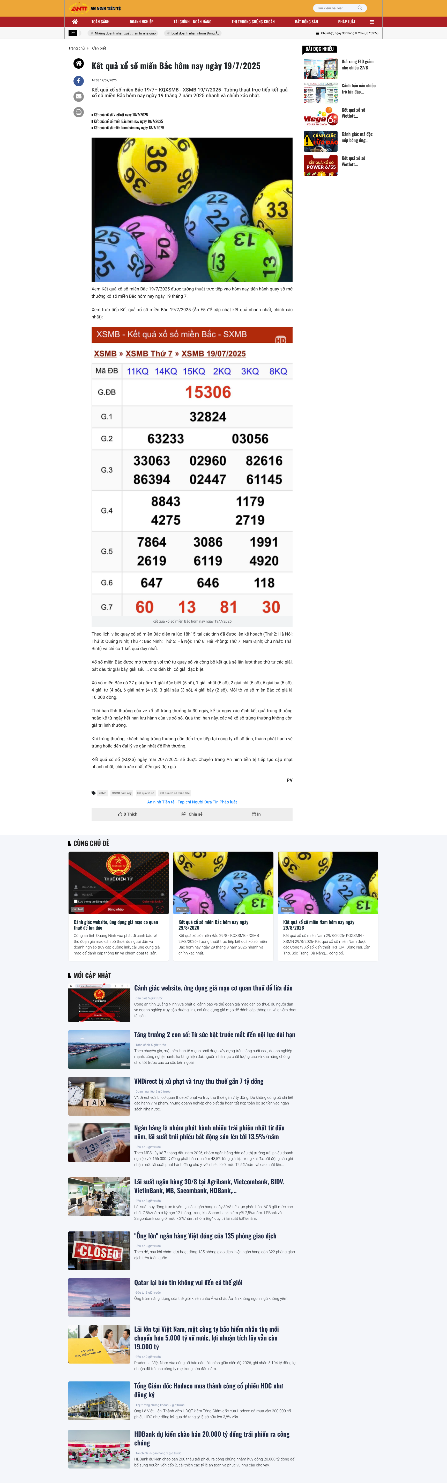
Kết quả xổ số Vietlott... (353, 113)
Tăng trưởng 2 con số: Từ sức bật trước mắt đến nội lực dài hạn (214, 1034)
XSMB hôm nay (121, 793)
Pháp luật (346, 22)
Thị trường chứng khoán (253, 22)
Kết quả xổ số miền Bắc (175, 793)
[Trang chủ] (75, 22)
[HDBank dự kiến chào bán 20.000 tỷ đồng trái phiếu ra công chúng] (99, 1449)
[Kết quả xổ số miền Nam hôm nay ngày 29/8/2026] (328, 883)
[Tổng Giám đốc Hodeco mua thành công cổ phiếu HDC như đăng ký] (99, 1400)
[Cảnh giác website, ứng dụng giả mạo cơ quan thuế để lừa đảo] (119, 883)
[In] (78, 112)
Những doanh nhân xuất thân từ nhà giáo (113, 33)
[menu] (372, 22)
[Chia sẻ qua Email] (78, 96)
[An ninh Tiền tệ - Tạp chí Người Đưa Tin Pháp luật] (94, 8)
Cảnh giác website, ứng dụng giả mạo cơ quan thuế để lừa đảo (116, 925)
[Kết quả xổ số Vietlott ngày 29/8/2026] (321, 165)
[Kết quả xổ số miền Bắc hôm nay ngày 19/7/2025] (192, 471)
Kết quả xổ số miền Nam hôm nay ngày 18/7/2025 (129, 128)
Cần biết (77, 909)
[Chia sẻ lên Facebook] (78, 81)
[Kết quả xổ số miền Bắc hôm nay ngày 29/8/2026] (223, 883)
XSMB (102, 793)
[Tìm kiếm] (360, 8)
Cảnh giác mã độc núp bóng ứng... (357, 137)
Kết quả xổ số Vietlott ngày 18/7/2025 (121, 115)
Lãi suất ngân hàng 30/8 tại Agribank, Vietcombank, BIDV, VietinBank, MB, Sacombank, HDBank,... (209, 1186)
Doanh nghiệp (141, 22)
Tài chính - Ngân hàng (150, 1453)
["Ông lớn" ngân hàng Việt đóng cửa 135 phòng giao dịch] (99, 1250)
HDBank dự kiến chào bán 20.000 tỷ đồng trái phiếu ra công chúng (211, 1438)
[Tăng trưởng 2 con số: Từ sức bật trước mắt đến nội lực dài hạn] (99, 1049)
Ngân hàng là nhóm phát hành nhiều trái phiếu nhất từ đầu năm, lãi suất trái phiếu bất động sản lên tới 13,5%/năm (209, 1132)
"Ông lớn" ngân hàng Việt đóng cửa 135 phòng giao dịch (205, 1235)
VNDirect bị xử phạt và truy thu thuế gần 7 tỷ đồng (199, 1081)
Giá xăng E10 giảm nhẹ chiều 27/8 (358, 64)
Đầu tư (140, 1147)
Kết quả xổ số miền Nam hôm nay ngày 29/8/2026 (318, 925)
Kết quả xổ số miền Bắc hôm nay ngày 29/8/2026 (213, 925)
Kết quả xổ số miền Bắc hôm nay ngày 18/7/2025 (128, 121)
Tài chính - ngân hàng (193, 22)
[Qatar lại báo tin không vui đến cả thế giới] (99, 1297)
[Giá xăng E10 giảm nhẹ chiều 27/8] (321, 68)
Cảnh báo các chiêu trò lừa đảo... (359, 88)
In (258, 814)
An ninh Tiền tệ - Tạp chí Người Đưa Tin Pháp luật (192, 802)
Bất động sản (306, 22)
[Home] (78, 63)
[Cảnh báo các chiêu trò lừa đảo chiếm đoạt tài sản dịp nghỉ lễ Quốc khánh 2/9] (321, 92)
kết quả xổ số (145, 793)
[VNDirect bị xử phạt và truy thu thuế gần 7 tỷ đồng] (99, 1096)
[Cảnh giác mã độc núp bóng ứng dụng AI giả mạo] (321, 141)
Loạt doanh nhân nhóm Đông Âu (183, 33)
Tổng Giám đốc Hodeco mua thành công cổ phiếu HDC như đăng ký (208, 1390)
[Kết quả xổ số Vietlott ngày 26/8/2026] (321, 117)
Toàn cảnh (100, 22)
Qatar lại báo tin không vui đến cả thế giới (188, 1282)
